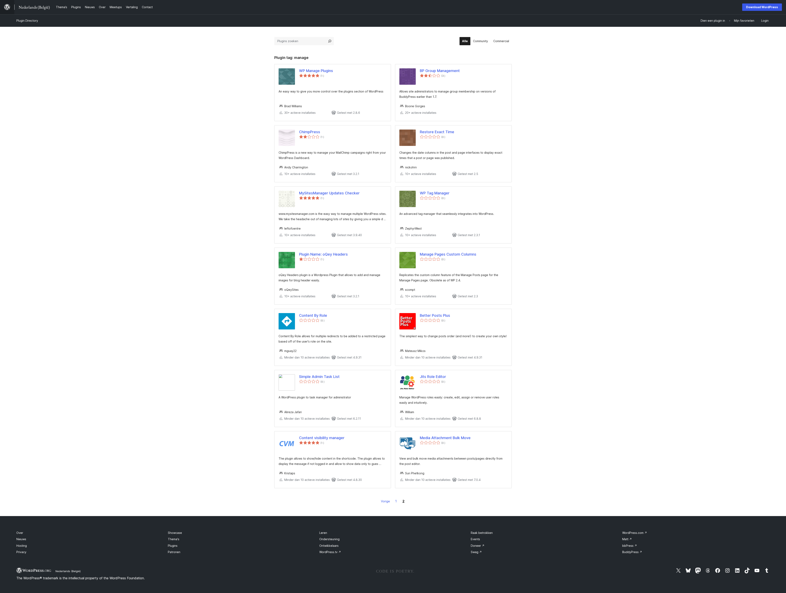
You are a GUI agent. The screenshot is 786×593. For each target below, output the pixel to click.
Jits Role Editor (433, 376)
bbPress (629, 545)
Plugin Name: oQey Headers (323, 254)
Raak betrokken (482, 532)
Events (475, 539)
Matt (627, 539)
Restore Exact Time (437, 132)
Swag (476, 552)
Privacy (21, 552)
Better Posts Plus (435, 315)
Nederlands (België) (68, 571)
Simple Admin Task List (319, 376)
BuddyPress (632, 552)
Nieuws (21, 539)
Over (19, 532)
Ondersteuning (329, 539)
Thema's (173, 539)
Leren (323, 532)
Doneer (477, 545)
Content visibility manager (321, 438)
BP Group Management (440, 71)
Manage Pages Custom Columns (448, 254)
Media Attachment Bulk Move (445, 438)
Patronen (174, 552)
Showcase (175, 532)
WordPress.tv (330, 552)
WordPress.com (634, 532)
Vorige (385, 501)
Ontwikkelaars (329, 545)
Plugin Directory (27, 20)
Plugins (172, 545)
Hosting (21, 545)
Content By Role (313, 315)
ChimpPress (309, 132)
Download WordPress (762, 7)
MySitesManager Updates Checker (329, 193)
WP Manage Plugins (316, 71)
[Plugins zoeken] (330, 41)
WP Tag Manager (434, 193)
